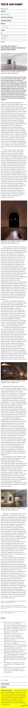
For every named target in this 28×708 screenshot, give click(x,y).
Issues (3, 11)
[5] (6, 444)
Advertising (5, 684)
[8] (10, 554)
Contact (4, 687)
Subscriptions (6, 20)
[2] (22, 259)
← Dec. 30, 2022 (4, 36)
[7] (4, 538)
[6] (7, 454)
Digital (3, 23)
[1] (3, 148)
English (2, 8)
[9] (17, 575)
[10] (24, 587)
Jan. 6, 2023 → (4, 38)
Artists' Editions (7, 17)
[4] (12, 402)
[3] (6, 299)
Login (3, 30)
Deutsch (6, 8)
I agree (22, 706)
